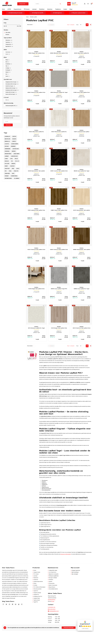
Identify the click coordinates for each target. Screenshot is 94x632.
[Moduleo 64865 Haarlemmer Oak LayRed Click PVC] (81, 236)
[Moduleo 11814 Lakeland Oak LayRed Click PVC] (36, 196)
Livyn (11, 158)
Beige (7, 59)
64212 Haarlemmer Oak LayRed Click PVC (81, 210)
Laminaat (34, 9)
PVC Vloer (7, 163)
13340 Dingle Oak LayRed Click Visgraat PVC (36, 288)
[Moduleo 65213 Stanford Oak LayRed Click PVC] (81, 314)
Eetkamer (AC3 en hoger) (11, 88)
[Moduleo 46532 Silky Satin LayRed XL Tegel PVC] (36, 118)
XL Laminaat (16, 178)
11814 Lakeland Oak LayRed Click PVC (36, 210)
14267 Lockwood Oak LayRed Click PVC (81, 131)
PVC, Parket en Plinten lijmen (39, 587)
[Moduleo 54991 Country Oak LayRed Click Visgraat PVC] (59, 157)
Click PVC (7, 143)
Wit (7, 74)
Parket (6, 166)
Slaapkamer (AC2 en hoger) (12, 82)
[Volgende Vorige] (54, 24)
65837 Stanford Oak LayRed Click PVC (59, 249)
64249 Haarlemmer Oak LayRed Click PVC (36, 171)
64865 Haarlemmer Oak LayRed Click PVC (81, 249)
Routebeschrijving (51, 599)
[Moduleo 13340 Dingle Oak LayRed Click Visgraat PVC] (36, 275)
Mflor (16, 158)
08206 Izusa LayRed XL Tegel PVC (81, 171)
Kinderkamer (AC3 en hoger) (12, 90)
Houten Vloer (16, 148)
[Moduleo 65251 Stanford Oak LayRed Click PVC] (36, 236)
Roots (17, 168)
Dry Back (7, 146)
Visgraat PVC (36, 594)
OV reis (52, 601)
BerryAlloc (7, 141)
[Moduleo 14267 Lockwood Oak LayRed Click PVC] (81, 118)
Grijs (7, 66)
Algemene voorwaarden (53, 574)
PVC (12, 161)
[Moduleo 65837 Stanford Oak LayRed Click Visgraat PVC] (36, 79)
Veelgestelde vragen (53, 570)
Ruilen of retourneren (53, 585)
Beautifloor (7, 138)
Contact (65, 9)
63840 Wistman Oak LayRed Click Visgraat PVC (59, 53)
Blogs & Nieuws (52, 587)
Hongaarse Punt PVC (38, 596)
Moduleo (7, 34)
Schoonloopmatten (37, 589)
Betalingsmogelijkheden (54, 576)
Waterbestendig (8, 178)
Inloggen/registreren (76, 570)
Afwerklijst (7, 136)
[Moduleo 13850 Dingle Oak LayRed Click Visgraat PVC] (36, 39)
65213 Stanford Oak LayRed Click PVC (81, 328)
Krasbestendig (8, 153)
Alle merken (8, 32)
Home (3, 9)
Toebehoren (58, 9)
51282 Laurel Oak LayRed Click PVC (81, 92)
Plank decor (9, 40)
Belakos (14, 138)
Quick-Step (7, 168)
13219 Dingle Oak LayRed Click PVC (59, 328)
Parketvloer (41, 9)
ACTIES (9, 9)
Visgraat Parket (37, 598)
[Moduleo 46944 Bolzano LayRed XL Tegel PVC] (59, 79)
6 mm (8, 54)
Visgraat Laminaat (37, 592)
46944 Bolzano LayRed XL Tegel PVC (59, 92)
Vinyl (13, 173)
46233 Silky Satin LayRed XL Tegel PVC (81, 53)
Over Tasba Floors (52, 572)
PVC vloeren (26, 9)
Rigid (13, 168)
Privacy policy (51, 583)
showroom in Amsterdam (65, 554)
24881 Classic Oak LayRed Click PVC (59, 210)
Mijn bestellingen (75, 572)
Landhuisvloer (14, 156)
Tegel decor (9, 42)
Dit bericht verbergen (68, 627)
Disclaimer (51, 579)
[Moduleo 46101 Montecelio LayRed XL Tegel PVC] (59, 118)
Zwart (7, 76)
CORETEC (14, 141)
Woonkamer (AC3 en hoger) (12, 84)
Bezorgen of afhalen (53, 577)
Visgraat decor (9, 44)
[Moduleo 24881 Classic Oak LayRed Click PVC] (59, 196)
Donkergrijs (9, 70)
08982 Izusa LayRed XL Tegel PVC (81, 288)
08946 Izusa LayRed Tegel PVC (59, 288)
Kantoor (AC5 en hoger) (11, 94)
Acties (35, 570)
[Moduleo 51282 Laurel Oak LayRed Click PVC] (81, 79)
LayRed (6, 158)
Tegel (10, 171)
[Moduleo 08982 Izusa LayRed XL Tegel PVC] (81, 275)
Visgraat (6, 176)
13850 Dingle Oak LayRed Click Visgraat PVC (36, 53)
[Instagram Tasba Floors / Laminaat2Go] (9, 604)
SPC (5, 171)
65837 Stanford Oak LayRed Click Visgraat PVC (36, 92)
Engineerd (13, 146)
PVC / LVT (17, 161)
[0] (91, 3)
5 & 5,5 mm (9, 52)
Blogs (71, 9)
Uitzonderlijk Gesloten (53, 589)
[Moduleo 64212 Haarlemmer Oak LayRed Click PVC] (81, 196)
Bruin (7, 61)
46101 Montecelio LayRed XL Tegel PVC (59, 131)
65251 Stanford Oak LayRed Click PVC (36, 249)
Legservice (36, 590)
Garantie (50, 581)
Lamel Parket (16, 153)
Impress (13, 151)
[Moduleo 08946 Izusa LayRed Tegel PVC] (59, 275)
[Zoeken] (60, 3)
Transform (7, 173)
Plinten (35, 583)
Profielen (35, 585)
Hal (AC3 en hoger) (10, 86)
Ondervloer (49, 9)
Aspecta (14, 136)
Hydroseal (7, 151)
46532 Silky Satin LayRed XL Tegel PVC (36, 131)
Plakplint (12, 166)
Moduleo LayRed (33, 17)
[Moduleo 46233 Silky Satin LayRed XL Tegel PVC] (81, 39)
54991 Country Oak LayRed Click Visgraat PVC (59, 171)
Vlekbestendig (14, 176)
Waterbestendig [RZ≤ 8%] (11, 105)
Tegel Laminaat (37, 600)
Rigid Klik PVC (9, 46)
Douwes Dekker (14, 143)
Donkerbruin (9, 64)
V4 (7, 100)
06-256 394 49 (52, 609)
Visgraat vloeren (17, 9)
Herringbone (7, 148)
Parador (13, 163)
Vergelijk (37, 64)
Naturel (8, 72)
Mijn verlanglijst (75, 574)
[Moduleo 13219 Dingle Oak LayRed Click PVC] (59, 314)
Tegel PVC (16, 171)
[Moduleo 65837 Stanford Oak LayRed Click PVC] (59, 236)
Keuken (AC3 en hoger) (11, 92)
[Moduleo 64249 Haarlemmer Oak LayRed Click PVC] (36, 157)
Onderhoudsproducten (38, 581)
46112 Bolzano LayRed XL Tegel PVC (36, 328)
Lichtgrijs (8, 68)
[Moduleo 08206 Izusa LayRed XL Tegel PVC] (81, 157)
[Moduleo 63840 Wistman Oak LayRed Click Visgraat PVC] (59, 39)
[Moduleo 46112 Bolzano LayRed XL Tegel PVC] (36, 314)
